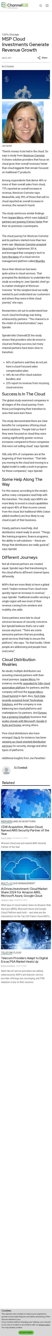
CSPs (5, 34)
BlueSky (40, 261)
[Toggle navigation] (47, 5)
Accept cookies (26, 1332)
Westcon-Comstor (33, 155)
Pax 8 (17, 737)
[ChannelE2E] (15, 5)
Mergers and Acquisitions (18, 821)
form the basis (10, 256)
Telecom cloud (11, 952)
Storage (14, 34)
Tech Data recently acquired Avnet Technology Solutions (23, 700)
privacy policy (44, 1325)
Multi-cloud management (18, 883)
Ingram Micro (15, 217)
